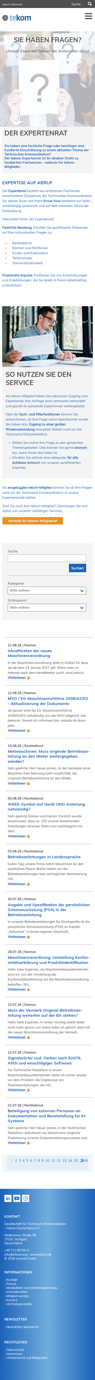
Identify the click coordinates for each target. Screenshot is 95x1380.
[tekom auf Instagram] (26, 1201)
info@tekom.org (15, 1255)
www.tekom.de (40, 1255)
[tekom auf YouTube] (17, 1201)
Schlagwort (17, 600)
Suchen (89, 4)
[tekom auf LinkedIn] (8, 1201)
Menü (89, 16)
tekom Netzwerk (12, 4)
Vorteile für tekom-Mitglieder (32, 520)
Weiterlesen (17, 677)
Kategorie (16, 583)
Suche (13, 551)
